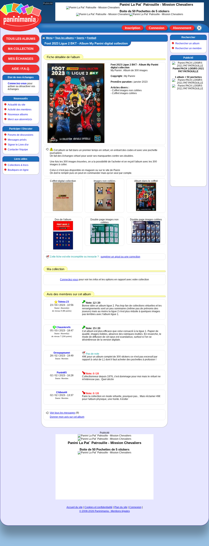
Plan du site (120, 507)
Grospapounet (61, 352)
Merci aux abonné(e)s (20, 119)
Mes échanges (20, 58)
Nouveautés (21, 98)
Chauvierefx (63, 327)
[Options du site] (199, 28)
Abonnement (182, 28)
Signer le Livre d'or (18, 144)
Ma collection (20, 48)
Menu (49, 38)
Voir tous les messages (62, 412)
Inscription (132, 28)
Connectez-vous (17, 83)
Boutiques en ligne (18, 170)
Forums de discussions (20, 134)
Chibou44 (61, 392)
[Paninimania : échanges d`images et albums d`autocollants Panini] (20, 26)
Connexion (156, 28)
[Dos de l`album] (63, 248)
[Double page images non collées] (104, 243)
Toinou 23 (63, 301)
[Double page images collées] (146, 242)
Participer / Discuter (20, 128)
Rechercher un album (187, 43)
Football (91, 38)
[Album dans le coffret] (146, 210)
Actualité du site (16, 104)
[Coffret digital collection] (63, 210)
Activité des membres (19, 109)
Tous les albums (20, 38)
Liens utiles (20, 159)
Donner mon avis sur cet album (67, 416)
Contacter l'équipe (18, 149)
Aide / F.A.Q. (21, 68)
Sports (80, 38)
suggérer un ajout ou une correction (120, 256)
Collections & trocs (18, 165)
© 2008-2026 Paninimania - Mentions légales (104, 511)
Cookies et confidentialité (98, 507)
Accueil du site (75, 507)
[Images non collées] (104, 210)
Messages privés (17, 139)
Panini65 (62, 372)
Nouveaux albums (18, 114)
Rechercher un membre (188, 48)
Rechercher (188, 37)
